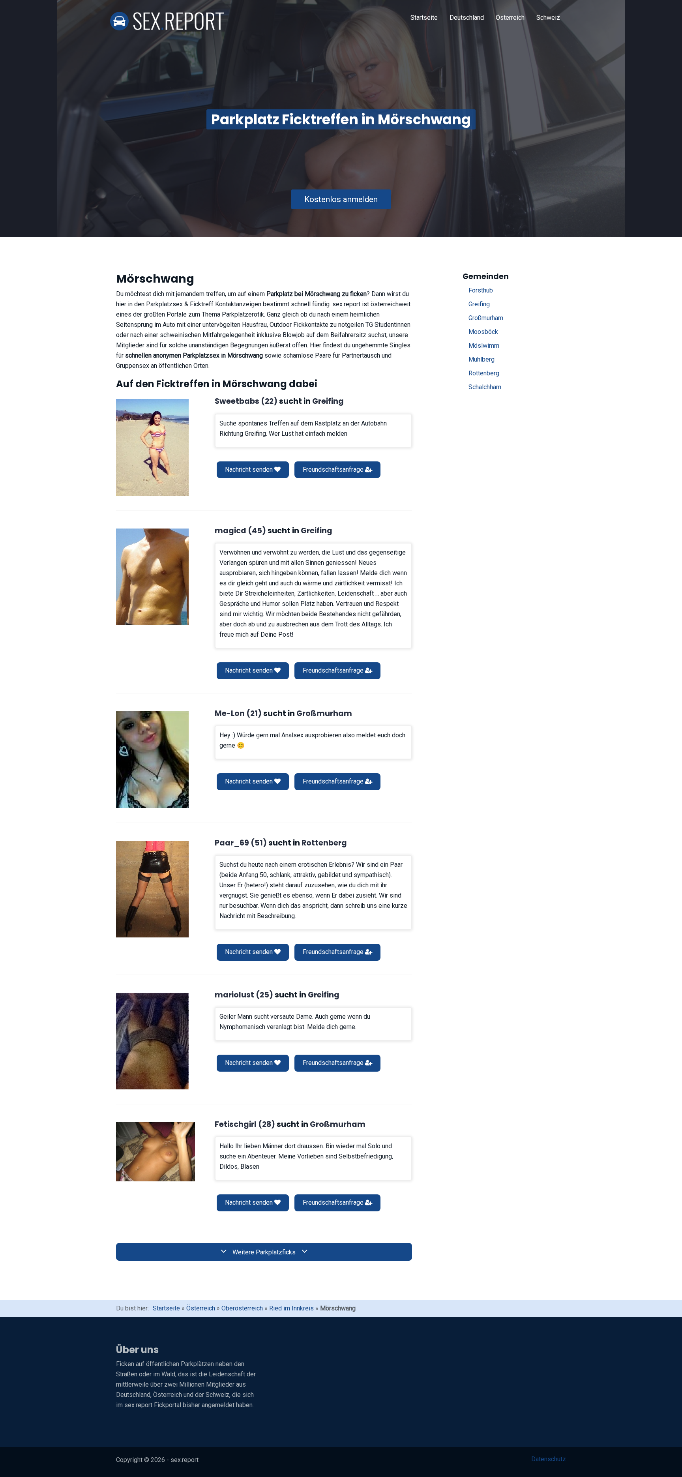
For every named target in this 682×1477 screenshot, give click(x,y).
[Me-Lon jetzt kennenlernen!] (152, 759)
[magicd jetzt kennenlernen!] (152, 577)
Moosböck (483, 332)
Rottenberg (483, 373)
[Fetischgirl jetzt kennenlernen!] (155, 1151)
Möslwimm (483, 345)
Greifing (479, 304)
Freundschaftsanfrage (334, 469)
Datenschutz (548, 1459)
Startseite (424, 17)
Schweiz (548, 17)
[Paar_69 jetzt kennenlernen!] (152, 889)
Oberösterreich (242, 1308)
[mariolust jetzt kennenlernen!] (152, 1041)
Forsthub (480, 290)
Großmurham (485, 318)
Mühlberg (481, 359)
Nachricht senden (249, 469)
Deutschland (467, 17)
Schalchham (484, 387)
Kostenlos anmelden (341, 199)
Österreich (510, 17)
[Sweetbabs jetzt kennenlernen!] (152, 447)
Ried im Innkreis (291, 1308)
